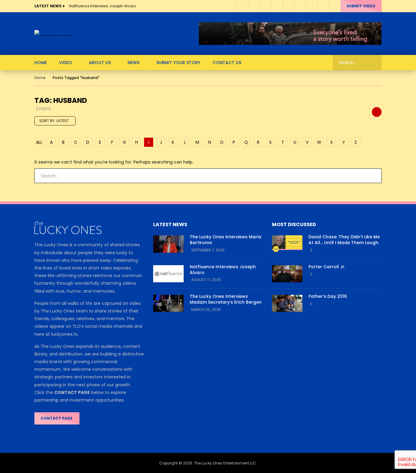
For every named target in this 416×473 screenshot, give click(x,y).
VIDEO (65, 63)
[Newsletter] (288, 6)
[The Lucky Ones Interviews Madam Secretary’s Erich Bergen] (168, 303)
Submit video (361, 6)
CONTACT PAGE (57, 418)
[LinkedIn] (253, 6)
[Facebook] (242, 6)
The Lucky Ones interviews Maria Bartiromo (225, 240)
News (133, 63)
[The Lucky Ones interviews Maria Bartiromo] (168, 243)
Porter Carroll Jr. (326, 267)
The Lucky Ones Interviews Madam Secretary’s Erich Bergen (226, 299)
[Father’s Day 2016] (287, 303)
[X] (300, 6)
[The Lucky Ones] (53, 34)
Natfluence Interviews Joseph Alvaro (102, 6)
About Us (100, 63)
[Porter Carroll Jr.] (287, 273)
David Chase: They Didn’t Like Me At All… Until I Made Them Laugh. (344, 240)
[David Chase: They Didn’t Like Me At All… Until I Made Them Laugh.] (287, 243)
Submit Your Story (178, 63)
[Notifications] (323, 6)
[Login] (334, 6)
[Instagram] (277, 6)
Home (40, 77)
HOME (40, 63)
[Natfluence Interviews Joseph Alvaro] (168, 273)
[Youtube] (265, 6)
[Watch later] (311, 6)
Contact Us (227, 63)
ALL (39, 142)
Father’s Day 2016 (327, 296)
